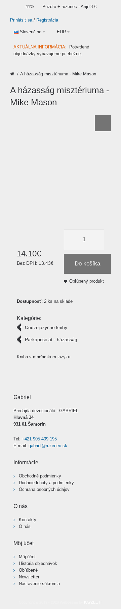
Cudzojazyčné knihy (46, 327)
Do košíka (87, 263)
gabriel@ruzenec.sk (48, 445)
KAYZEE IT (93, 602)
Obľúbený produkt (86, 281)
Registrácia (47, 20)
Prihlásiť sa (21, 20)
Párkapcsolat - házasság (51, 339)
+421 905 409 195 (39, 438)
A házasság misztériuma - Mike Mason (58, 73)
